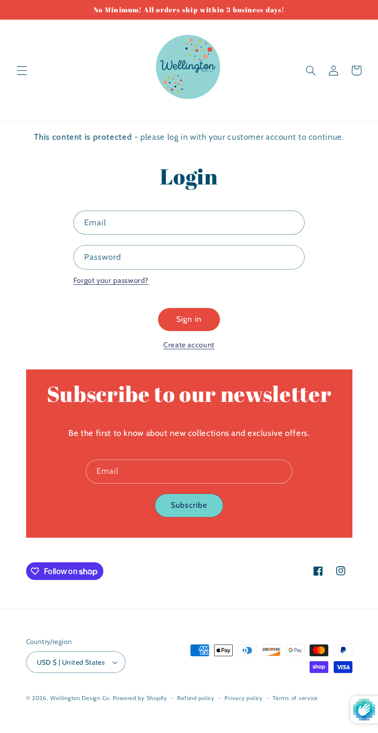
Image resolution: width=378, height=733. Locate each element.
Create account (189, 344)
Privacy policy (243, 698)
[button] (21, 70)
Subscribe (189, 505)
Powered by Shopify (140, 698)
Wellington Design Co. (80, 698)
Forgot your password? (111, 280)
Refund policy (196, 698)
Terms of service (295, 698)
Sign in (189, 319)
